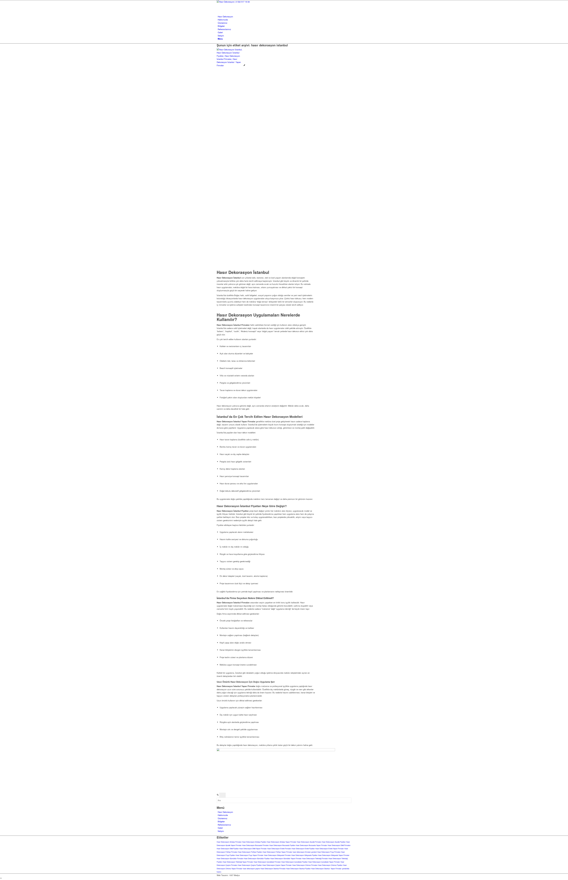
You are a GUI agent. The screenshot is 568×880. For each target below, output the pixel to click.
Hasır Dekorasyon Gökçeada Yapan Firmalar (333, 855)
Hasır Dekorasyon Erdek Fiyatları (303, 848)
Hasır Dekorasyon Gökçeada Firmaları (277, 855)
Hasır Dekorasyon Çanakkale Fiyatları (294, 862)
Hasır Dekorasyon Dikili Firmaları (339, 845)
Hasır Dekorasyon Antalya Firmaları (229, 842)
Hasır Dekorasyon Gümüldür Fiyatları (257, 858)
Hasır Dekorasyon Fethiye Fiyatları (250, 852)
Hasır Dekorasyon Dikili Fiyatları (228, 848)
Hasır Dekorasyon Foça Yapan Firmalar (249, 855)
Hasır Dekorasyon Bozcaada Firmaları (255, 845)
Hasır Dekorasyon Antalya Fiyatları (254, 842)
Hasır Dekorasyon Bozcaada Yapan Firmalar (311, 845)
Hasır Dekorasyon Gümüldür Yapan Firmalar (286, 858)
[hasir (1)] (239, 1)
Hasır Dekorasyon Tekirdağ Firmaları (315, 858)
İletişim (221, 831)
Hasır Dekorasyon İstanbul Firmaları (273, 868)
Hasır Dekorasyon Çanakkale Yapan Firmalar (324, 862)
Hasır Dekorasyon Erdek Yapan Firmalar (329, 848)
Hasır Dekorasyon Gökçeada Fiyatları (304, 855)
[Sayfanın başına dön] (1, 878)
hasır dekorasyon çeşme (251, 868)
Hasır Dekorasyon (225, 812)
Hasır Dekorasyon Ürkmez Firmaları (304, 865)
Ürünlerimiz (222, 818)
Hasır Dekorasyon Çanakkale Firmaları (267, 862)
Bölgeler (221, 821)
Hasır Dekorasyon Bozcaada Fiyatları (282, 845)
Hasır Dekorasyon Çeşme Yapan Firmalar (277, 865)
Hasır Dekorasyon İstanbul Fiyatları (298, 868)
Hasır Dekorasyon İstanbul (243, 272)
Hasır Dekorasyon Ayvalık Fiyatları (334, 842)
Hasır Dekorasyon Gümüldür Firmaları (230, 858)
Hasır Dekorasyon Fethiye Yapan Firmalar (277, 852)
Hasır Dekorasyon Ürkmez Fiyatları (330, 865)
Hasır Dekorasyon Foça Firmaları (329, 852)
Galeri (220, 827)
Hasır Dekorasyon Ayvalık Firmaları (309, 842)
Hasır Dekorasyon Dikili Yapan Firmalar (253, 848)
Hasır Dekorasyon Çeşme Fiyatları (250, 865)
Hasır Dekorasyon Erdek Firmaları (279, 848)
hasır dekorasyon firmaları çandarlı (305, 852)
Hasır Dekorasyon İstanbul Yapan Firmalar (326, 868)
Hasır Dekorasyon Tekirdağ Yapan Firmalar (238, 862)
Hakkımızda (223, 815)
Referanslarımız (224, 824)
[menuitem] (284, 16)
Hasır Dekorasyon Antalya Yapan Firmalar (281, 842)
